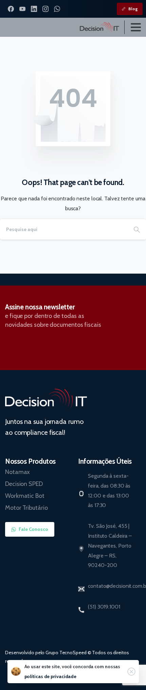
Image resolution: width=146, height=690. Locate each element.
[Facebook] (11, 9)
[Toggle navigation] (136, 27)
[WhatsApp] (57, 9)
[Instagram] (45, 9)
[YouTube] (22, 9)
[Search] (137, 229)
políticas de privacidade (50, 676)
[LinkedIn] (34, 9)
